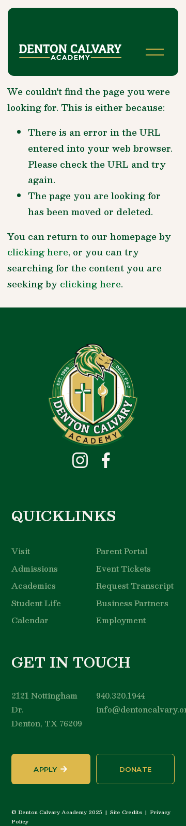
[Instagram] (80, 460)
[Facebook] (106, 460)
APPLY (45, 769)
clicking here (37, 252)
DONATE (135, 769)
